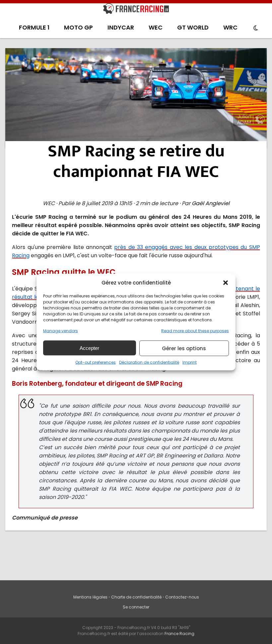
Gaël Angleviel (211, 203)
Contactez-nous (182, 597)
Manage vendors (60, 331)
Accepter (89, 348)
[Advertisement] (136, 97)
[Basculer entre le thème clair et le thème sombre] (255, 28)
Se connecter (136, 607)
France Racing (179, 633)
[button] (225, 282)
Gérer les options (184, 348)
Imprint (189, 362)
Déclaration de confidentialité (149, 362)
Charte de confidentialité (136, 597)
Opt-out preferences (95, 362)
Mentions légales (90, 597)
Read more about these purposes (195, 331)
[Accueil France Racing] (136, 10)
